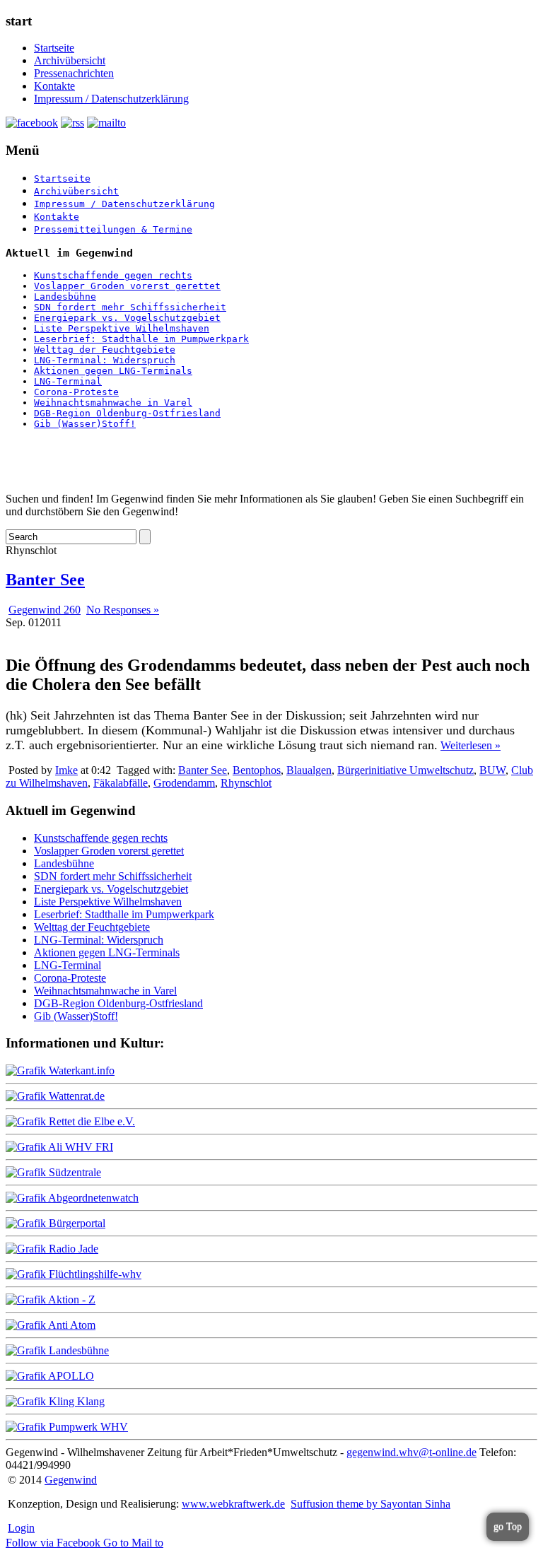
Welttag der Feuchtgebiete (104, 349)
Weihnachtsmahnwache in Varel (113, 402)
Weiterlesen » (470, 745)
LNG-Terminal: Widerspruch (104, 360)
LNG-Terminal (68, 381)
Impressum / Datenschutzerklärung (111, 99)
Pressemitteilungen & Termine (113, 229)
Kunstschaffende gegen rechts (113, 275)
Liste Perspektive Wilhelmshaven (121, 328)
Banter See (45, 579)
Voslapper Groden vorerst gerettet (127, 286)
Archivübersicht (69, 60)
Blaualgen (309, 770)
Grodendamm (184, 783)
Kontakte (54, 86)
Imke (66, 770)
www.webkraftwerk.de (233, 1504)
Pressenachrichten (74, 73)
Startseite (54, 48)
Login (21, 1528)
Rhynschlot (246, 783)
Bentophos (257, 770)
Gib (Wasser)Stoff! (85, 423)
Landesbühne (65, 296)
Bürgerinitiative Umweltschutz (405, 770)
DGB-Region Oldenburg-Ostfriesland (127, 413)
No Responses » (122, 610)
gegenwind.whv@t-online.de (411, 1452)
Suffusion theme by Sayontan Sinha (370, 1504)
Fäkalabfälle (120, 783)
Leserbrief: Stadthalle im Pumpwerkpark (141, 339)
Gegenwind (71, 1480)
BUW (492, 770)
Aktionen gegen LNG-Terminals (113, 370)
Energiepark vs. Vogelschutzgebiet (127, 317)
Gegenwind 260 (44, 610)
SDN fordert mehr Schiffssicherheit (130, 307)
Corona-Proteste (76, 392)
